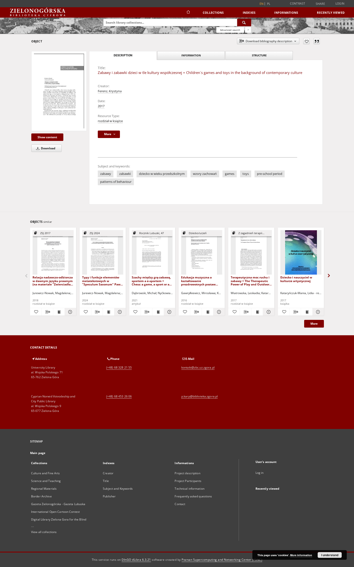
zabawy (105, 174)
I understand (329, 555)
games (229, 174)
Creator (108, 473)
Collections (213, 13)
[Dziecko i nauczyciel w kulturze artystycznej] (301, 252)
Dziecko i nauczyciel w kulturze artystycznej (296, 279)
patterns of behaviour (115, 182)
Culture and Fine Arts (45, 473)
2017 (101, 106)
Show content (47, 137)
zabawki (125, 174)
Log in (260, 473)
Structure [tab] (259, 55)
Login (339, 3)
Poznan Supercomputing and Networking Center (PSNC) (222, 560)
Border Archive (41, 496)
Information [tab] (191, 55)
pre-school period (269, 174)
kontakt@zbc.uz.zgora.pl (198, 367)
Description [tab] (123, 55)
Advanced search (230, 30)
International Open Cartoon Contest (55, 512)
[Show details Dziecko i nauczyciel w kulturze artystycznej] (317, 312)
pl (268, 3)
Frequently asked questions (193, 496)
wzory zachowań (205, 174)
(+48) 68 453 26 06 (119, 396)
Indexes (249, 13)
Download (47, 148)
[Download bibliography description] (47, 312)
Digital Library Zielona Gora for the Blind (58, 519)
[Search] (244, 22)
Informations (286, 13)
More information (301, 555)
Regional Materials (44, 489)
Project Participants (188, 481)
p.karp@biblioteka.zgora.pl (199, 396)
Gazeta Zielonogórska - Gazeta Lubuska (58, 504)
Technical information (189, 489)
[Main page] (188, 12)
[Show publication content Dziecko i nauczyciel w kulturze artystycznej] (306, 312)
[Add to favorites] (306, 41)
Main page (37, 453)
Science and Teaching (46, 481)
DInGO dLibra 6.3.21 (136, 560)
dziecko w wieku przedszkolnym (162, 174)
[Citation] (317, 41)
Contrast (297, 3)
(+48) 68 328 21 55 (119, 367)
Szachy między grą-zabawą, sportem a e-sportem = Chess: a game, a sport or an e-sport (151, 280)
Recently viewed (331, 13)
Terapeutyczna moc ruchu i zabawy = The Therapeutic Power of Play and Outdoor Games (250, 280)
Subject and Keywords (118, 489)
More (314, 324)
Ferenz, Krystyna (110, 91)
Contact (180, 504)
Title (106, 481)
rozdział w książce (110, 121)
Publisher (109, 496)
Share (320, 4)
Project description (187, 473)
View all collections (44, 532)
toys (246, 174)
